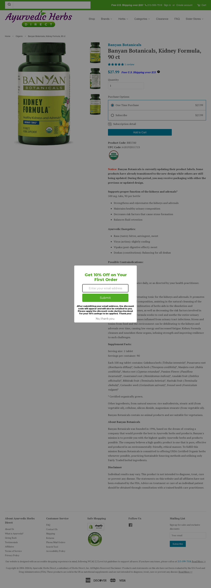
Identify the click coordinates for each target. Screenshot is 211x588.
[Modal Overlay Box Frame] (105, 294)
